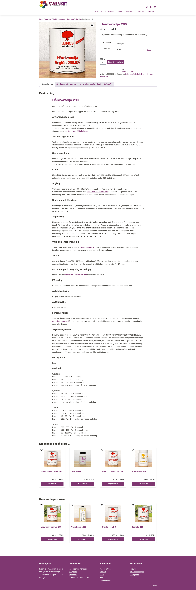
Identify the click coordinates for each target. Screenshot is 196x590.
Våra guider (134, 575)
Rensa (149, 50)
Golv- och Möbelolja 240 (97, 192)
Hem (40, 19)
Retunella (73, 575)
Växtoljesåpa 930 (87, 247)
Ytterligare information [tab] (66, 84)
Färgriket (73, 572)
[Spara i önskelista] (41, 451)
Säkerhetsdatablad (60, 321)
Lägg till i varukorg (115, 62)
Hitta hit (133, 569)
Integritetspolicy (106, 580)
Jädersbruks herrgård (78, 569)
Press (102, 575)
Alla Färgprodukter (59, 19)
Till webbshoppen (137, 572)
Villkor (102, 577)
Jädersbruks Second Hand (80, 577)
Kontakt (103, 572)
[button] (92, 25)
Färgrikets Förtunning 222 (75, 275)
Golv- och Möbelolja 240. (78, 131)
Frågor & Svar (105, 569)
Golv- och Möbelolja (74, 19)
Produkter (47, 19)
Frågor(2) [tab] (108, 84)
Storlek (107, 48)
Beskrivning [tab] (47, 84)
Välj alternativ (52, 483)
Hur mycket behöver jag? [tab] (90, 84)
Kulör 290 (107, 43)
